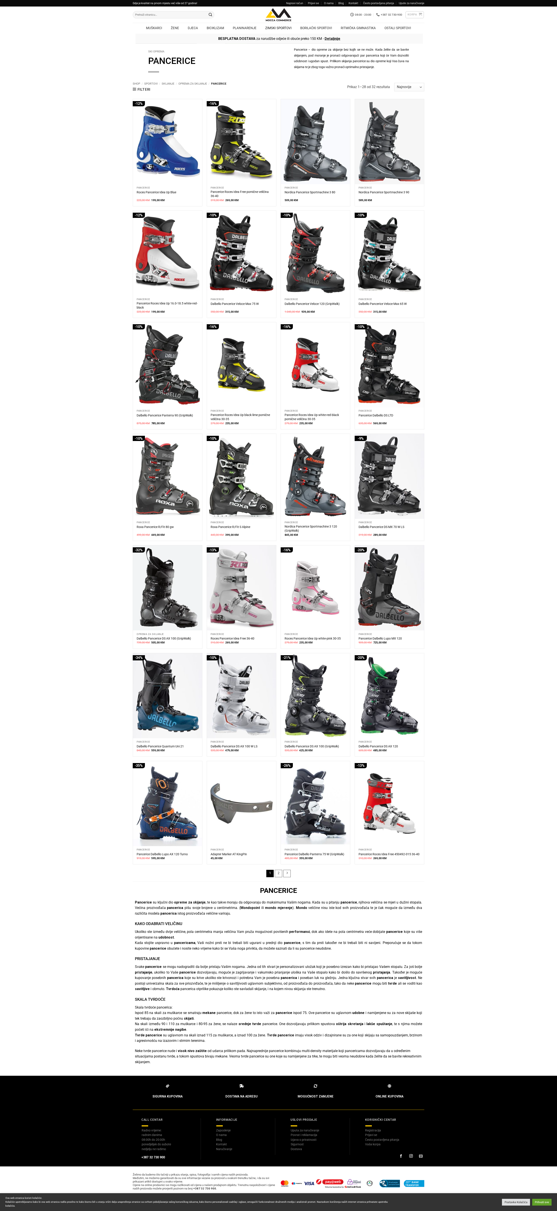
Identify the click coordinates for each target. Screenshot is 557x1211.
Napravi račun (294, 3)
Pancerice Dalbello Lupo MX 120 (380, 638)
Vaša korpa (373, 1144)
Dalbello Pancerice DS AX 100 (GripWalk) (164, 638)
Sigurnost (297, 1144)
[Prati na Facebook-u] (401, 1156)
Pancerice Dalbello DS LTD (376, 415)
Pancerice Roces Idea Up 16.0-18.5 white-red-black (167, 305)
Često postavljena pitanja (382, 1139)
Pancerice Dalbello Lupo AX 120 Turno (162, 854)
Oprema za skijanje (192, 83)
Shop (136, 83)
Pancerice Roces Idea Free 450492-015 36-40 (389, 854)
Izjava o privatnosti (303, 1139)
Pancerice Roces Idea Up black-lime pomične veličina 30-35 (240, 417)
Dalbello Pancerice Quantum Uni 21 (160, 746)
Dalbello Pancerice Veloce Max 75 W (235, 304)
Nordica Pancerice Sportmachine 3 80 (310, 192)
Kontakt (353, 3)
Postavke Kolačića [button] (516, 1202)
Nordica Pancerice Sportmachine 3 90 (384, 192)
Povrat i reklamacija (304, 1135)
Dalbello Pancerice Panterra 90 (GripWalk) (165, 415)
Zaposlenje (223, 1130)
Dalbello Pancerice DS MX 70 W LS (381, 527)
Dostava (296, 1149)
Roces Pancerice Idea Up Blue (156, 192)
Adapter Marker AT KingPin (229, 854)
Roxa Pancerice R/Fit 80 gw (155, 527)
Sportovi (151, 83)
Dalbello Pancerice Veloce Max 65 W (383, 304)
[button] (415, 14)
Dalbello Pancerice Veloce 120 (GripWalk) (312, 304)
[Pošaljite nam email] (421, 1156)
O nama (329, 3)
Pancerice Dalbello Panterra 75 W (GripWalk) (314, 854)
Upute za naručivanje (411, 3)
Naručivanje (224, 1149)
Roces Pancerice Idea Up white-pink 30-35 (313, 638)
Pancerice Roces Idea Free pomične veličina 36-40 (240, 194)
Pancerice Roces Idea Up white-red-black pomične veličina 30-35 (312, 417)
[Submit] (210, 14)
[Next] (287, 873)
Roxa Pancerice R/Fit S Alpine (230, 527)
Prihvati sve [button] (542, 1202)
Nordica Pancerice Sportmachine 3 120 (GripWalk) (311, 529)
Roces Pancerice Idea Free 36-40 (232, 638)
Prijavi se (313, 3)
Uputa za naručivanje (305, 1130)
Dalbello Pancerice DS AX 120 (378, 746)
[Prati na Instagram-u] (411, 1156)
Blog (341, 3)
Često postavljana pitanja (378, 3)
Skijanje (168, 83)
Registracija (373, 1130)
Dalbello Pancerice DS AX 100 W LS (234, 746)
